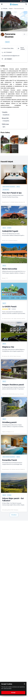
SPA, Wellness (6, 189)
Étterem (9, 227)
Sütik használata (7, 688)
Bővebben (14, 515)
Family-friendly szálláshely (9, 186)
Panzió (11, 8)
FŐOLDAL (5, 8)
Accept (13, 692)
